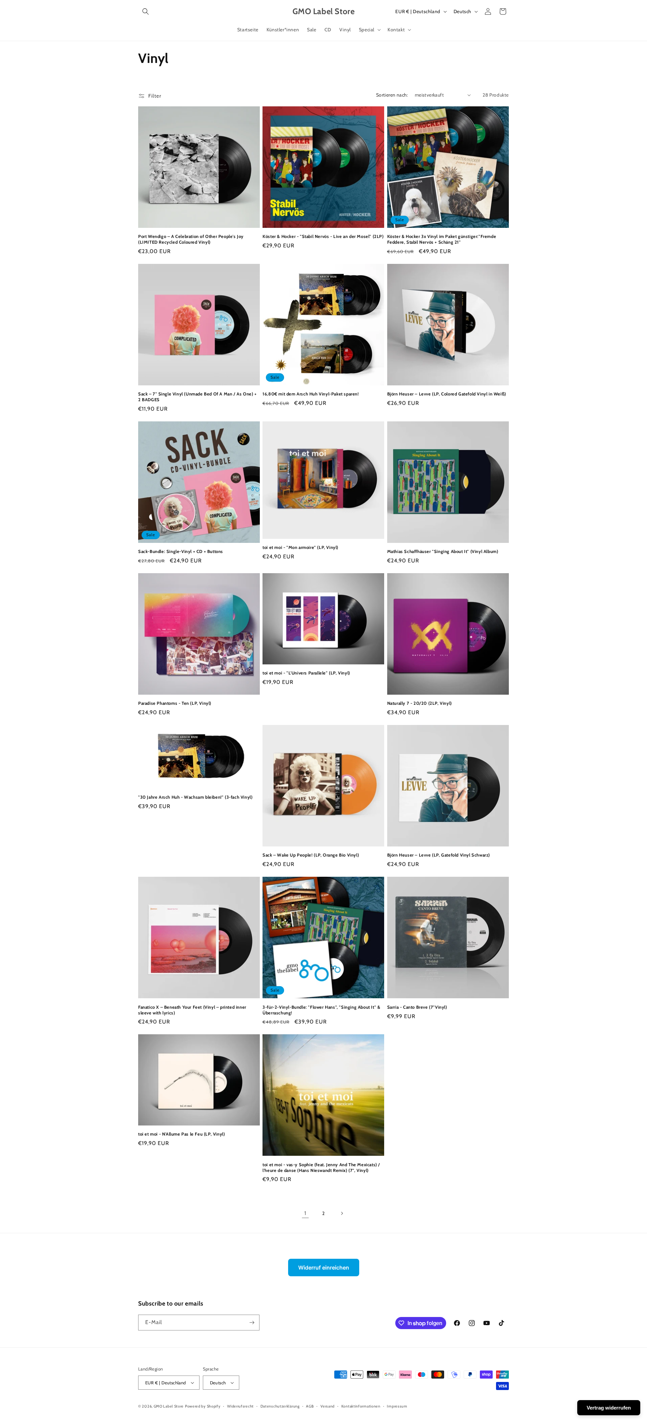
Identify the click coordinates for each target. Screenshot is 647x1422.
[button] (145, 11)
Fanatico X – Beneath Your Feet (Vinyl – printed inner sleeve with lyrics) (192, 1009)
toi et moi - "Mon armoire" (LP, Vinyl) (300, 547)
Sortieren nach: (392, 95)
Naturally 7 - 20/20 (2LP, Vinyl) (419, 703)
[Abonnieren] (251, 1322)
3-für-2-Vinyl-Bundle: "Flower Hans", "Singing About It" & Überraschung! (321, 1009)
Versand (327, 1406)
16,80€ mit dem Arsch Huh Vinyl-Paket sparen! (311, 393)
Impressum (397, 1406)
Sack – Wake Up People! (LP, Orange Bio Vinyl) (311, 855)
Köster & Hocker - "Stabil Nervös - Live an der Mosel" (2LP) (323, 236)
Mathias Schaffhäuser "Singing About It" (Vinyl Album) (442, 551)
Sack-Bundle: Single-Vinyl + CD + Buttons (180, 551)
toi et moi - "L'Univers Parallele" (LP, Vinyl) (306, 672)
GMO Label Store (169, 1406)
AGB (310, 1406)
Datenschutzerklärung (280, 1406)
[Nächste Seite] (341, 1213)
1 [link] (305, 1213)
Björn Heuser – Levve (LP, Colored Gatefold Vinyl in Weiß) (446, 393)
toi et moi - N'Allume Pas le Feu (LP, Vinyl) (181, 1134)
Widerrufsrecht (240, 1406)
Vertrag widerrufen (609, 1408)
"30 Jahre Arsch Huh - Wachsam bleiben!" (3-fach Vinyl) (195, 797)
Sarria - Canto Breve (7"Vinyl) (417, 1007)
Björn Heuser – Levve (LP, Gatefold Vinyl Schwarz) (438, 855)
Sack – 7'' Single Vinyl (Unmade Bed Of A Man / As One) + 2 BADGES (197, 396)
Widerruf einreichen (323, 1267)
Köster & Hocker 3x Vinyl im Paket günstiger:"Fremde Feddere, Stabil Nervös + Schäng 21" (441, 239)
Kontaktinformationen (360, 1406)
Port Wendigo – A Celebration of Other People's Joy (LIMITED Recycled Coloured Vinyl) (191, 239)
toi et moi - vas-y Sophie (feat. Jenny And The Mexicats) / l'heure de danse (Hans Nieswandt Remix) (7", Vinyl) (321, 1167)
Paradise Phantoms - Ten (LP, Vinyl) (174, 703)
